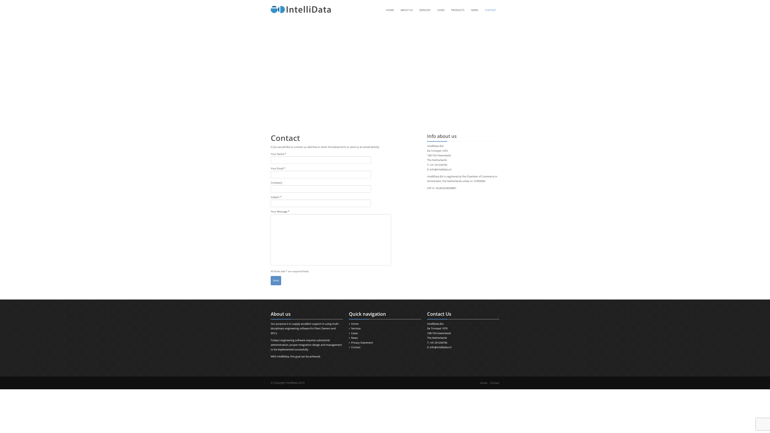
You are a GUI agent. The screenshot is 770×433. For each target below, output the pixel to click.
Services (425, 10)
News (474, 10)
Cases (441, 10)
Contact (490, 10)
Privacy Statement (362, 342)
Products (457, 10)
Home (390, 10)
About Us (406, 10)
